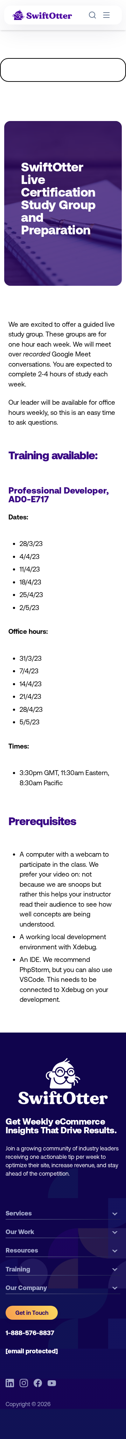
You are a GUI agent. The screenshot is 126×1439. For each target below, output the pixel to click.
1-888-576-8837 (30, 1333)
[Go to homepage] (42, 15)
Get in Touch (31, 1313)
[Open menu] (106, 15)
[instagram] (24, 1382)
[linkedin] (10, 1382)
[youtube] (52, 1382)
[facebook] (38, 1382)
